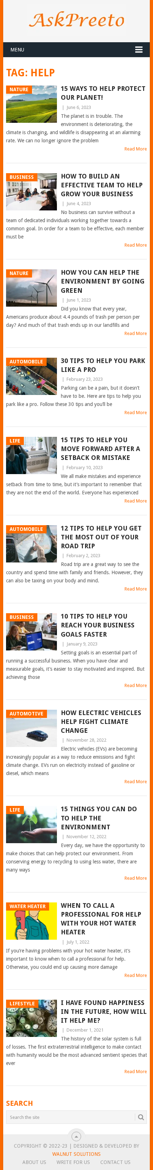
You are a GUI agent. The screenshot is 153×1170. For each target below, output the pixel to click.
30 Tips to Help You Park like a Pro (103, 365)
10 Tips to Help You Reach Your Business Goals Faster (97, 625)
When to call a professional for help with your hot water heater (101, 919)
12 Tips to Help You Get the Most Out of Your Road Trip (101, 537)
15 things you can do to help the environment (99, 817)
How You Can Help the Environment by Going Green (102, 281)
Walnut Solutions (76, 1154)
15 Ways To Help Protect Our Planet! (103, 93)
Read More (136, 149)
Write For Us (73, 1162)
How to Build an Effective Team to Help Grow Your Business (102, 185)
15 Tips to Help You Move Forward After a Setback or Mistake (100, 448)
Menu (17, 50)
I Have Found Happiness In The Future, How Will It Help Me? (104, 1011)
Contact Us (115, 1162)
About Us (34, 1162)
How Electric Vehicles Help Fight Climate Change (101, 721)
